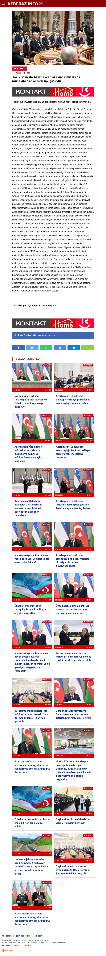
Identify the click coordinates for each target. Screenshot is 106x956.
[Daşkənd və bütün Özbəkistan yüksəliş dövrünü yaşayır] (74, 801)
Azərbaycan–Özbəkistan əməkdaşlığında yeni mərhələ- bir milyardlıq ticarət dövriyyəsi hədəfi (73, 560)
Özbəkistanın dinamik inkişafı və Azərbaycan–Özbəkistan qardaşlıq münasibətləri (72, 609)
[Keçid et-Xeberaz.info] (23, 3)
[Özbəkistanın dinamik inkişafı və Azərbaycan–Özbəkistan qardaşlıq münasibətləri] (74, 587)
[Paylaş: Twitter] (32, 347)
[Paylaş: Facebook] (18, 347)
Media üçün (37, 936)
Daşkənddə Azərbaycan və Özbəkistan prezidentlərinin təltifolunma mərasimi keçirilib (73, 714)
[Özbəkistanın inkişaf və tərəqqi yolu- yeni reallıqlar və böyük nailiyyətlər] (32, 587)
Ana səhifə (7, 936)
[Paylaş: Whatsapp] (46, 347)
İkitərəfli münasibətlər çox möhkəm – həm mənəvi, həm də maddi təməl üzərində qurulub (73, 657)
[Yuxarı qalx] (98, 948)
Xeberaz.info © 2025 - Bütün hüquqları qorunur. (19, 945)
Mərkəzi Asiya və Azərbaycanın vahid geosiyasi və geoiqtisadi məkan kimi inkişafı (32, 559)
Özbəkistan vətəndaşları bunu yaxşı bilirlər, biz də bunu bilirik (31, 823)
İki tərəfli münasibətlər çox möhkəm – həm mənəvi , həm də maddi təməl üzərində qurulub (31, 716)
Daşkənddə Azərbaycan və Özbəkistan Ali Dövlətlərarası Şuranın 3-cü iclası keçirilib (72, 870)
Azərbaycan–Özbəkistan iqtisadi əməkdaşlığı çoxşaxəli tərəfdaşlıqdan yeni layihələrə (73, 505)
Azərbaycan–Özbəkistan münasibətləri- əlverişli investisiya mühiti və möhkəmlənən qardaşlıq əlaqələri (28, 453)
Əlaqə (27, 936)
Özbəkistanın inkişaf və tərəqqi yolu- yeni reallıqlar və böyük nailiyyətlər (31, 609)
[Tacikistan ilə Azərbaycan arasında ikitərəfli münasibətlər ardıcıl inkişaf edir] (53, 38)
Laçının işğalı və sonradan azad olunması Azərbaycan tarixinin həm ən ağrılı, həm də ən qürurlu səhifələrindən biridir (31, 866)
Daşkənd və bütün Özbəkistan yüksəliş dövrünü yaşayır (73, 821)
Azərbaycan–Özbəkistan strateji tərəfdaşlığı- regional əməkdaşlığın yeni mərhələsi (73, 400)
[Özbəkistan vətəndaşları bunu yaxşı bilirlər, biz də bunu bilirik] (32, 801)
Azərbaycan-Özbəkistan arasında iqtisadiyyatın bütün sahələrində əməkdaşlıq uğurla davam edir (32, 767)
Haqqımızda (18, 936)
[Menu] (5, 3)
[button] (87, 347)
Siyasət (21, 69)
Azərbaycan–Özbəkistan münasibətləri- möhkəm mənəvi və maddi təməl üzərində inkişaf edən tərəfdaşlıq (28, 508)
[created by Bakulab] (7, 950)
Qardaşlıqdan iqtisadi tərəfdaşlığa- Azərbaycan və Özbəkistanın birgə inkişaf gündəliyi (30, 401)
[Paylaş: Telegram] (73, 347)
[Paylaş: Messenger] (60, 347)
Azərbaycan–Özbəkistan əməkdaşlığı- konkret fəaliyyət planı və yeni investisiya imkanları (73, 452)
